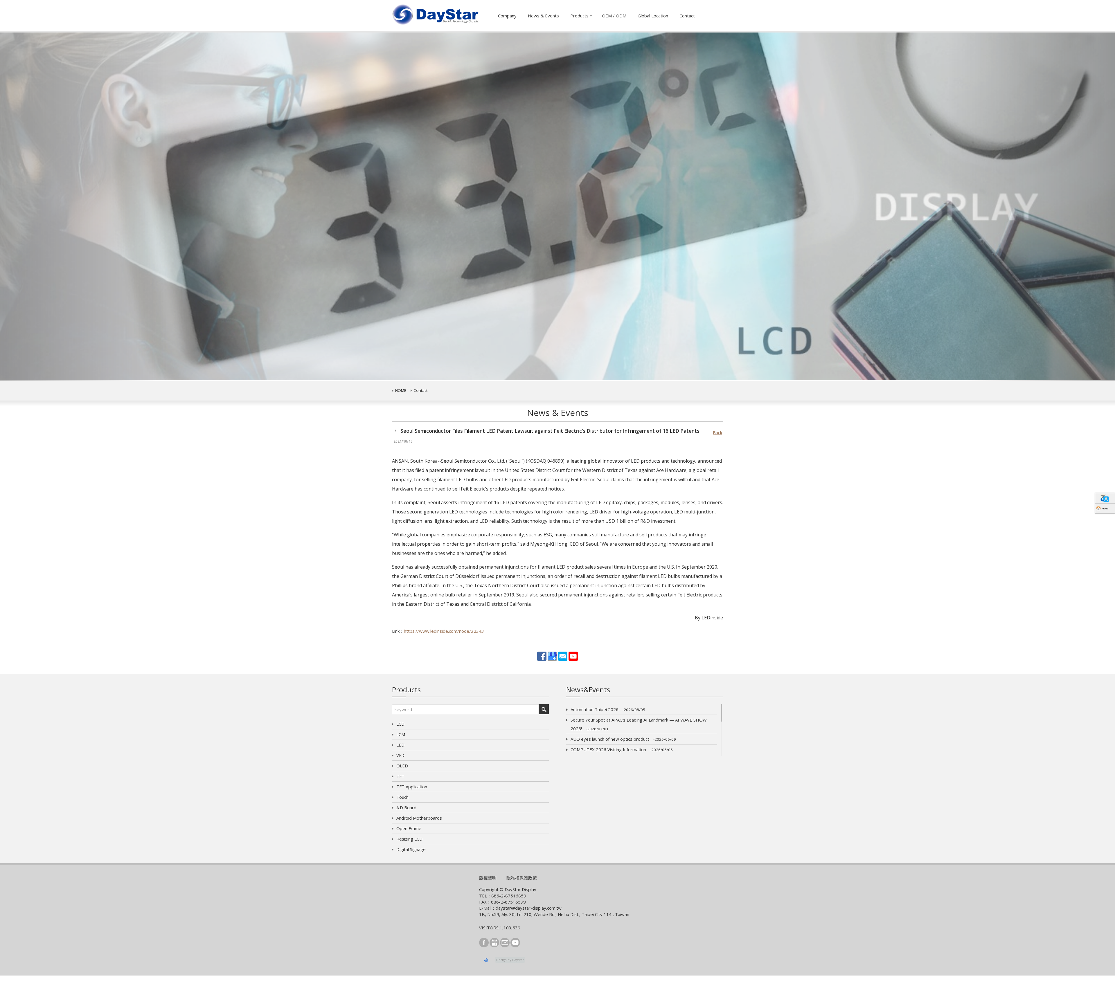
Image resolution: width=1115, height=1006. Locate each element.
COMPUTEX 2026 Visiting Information (622, 749)
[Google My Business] (552, 656)
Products (579, 16)
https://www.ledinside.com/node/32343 (444, 631)
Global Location (653, 16)
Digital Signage (411, 849)
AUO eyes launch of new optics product (623, 739)
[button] (83, 207)
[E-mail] (562, 656)
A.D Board (406, 807)
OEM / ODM (614, 16)
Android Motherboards (419, 818)
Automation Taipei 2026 (608, 709)
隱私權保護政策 (521, 877)
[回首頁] (1105, 508)
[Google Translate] (1105, 498)
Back (717, 432)
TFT (400, 776)
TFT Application (411, 786)
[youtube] (573, 656)
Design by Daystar (510, 960)
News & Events (543, 16)
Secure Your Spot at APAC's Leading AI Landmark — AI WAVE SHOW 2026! (639, 724)
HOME (400, 390)
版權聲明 (488, 877)
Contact (687, 16)
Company (507, 16)
